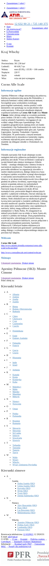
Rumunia (16, 423)
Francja (16, 345)
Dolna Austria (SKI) (26, 483)
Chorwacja (17, 319)
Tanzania (16, 448)
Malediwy (17, 387)
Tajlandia (16, 445)
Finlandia (17, 343)
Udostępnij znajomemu (11, 263)
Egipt (15, 336)
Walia (15, 457)
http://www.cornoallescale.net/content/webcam (21, 252)
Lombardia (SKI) (24, 527)
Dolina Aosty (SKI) (25, 525)
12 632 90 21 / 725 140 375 (31, 23)
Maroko (16, 392)
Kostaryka (17, 379)
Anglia (15, 299)
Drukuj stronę (28, 263)
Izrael (15, 365)
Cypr (15, 321)
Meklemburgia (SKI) (26, 513)
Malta (15, 389)
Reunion (16, 421)
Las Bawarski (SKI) (26, 510)
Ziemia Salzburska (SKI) (28, 496)
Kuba (15, 382)
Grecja (15, 350)
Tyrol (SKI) (22, 493)
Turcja (15, 452)
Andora (15, 297)
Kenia (15, 377)
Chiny (15, 316)
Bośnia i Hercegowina (22, 309)
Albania (15, 294)
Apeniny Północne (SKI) (28, 522)
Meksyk (16, 396)
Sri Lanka (17, 433)
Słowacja (16, 428)
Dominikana (18, 331)
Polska (15, 413)
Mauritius (17, 394)
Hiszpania (17, 358)
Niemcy (16, 401)
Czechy (16, 326)
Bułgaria (16, 311)
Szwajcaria (17, 438)
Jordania (16, 370)
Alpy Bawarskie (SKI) (27, 505)
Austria (15, 302)
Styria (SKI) (22, 491)
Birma (15, 306)
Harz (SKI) (22, 508)
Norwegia (17, 404)
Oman (15, 409)
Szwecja (16, 440)
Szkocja (16, 435)
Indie (15, 362)
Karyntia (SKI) (23, 488)
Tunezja (16, 450)
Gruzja (15, 353)
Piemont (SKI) (23, 530)
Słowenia (17, 431)
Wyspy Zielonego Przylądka (25, 465)
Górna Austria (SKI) (26, 486)
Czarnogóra (18, 323)
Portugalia (17, 416)
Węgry (15, 460)
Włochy (16, 462)
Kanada (16, 375)
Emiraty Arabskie (20, 338)
